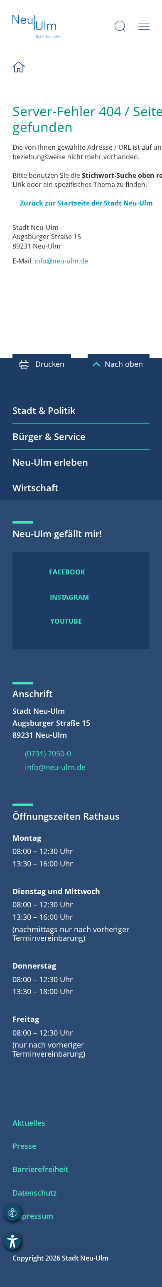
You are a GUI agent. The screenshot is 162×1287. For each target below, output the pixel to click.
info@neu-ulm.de (61, 261)
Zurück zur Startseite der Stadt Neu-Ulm (86, 203)
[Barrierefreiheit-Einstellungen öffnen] (12, 1241)
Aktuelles (28, 1123)
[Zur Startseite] (36, 27)
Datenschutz (34, 1193)
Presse (24, 1146)
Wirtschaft (35, 487)
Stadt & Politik (44, 410)
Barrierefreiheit (40, 1169)
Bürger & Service (49, 436)
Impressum (32, 1216)
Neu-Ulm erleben (50, 462)
